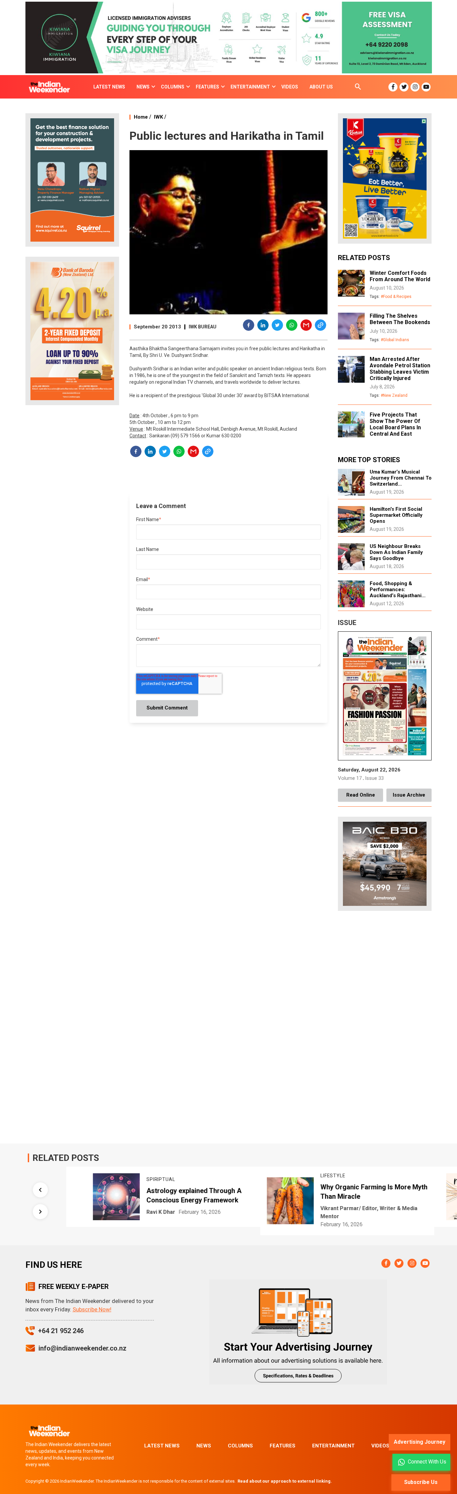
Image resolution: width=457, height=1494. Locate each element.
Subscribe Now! (92, 1309)
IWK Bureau (202, 326)
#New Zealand (394, 395)
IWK (158, 117)
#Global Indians (395, 339)
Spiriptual (140, 1179)
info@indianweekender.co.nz (82, 1348)
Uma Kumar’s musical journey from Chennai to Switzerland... (401, 478)
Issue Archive (409, 795)
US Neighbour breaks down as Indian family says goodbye (396, 552)
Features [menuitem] (207, 86)
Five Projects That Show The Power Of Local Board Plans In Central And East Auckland (395, 427)
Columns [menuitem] (172, 86)
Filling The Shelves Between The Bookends (400, 319)
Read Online (360, 795)
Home (141, 117)
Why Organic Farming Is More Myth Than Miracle (353, 1191)
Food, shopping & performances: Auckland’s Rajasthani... (398, 589)
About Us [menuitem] (321, 86)
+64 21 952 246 (61, 1331)
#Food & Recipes (396, 296)
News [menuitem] (143, 86)
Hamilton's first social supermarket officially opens (396, 515)
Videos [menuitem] (289, 86)
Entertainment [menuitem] (250, 86)
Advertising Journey (419, 1442)
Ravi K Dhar (140, 1212)
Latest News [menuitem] (109, 86)
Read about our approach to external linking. (285, 1481)
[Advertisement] (72, 515)
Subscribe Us (421, 1482)
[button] (249, 326)
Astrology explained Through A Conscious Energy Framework (173, 1195)
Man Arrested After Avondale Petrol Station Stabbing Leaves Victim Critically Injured (400, 368)
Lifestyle (313, 1175)
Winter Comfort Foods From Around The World (400, 276)
